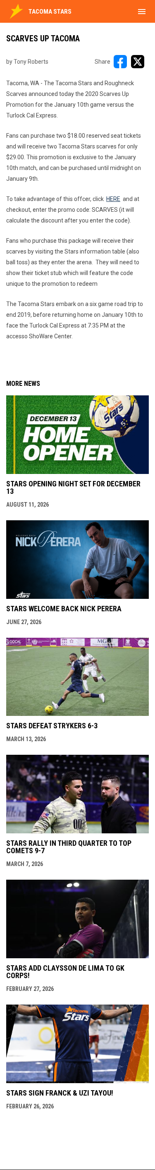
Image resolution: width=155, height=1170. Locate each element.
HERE (113, 199)
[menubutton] (142, 12)
